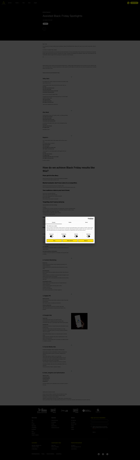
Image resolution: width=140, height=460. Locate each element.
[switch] (63, 236)
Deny (54, 240)
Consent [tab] (53, 222)
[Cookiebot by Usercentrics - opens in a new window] (88, 219)
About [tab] (86, 222)
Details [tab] (70, 222)
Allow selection (70, 240)
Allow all (85, 240)
